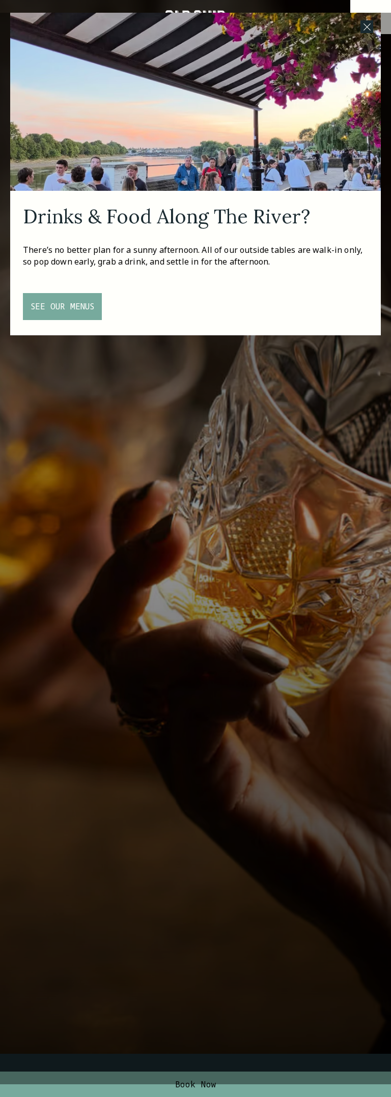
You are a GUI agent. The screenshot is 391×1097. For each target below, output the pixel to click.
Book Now (195, 1084)
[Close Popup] (366, 26)
